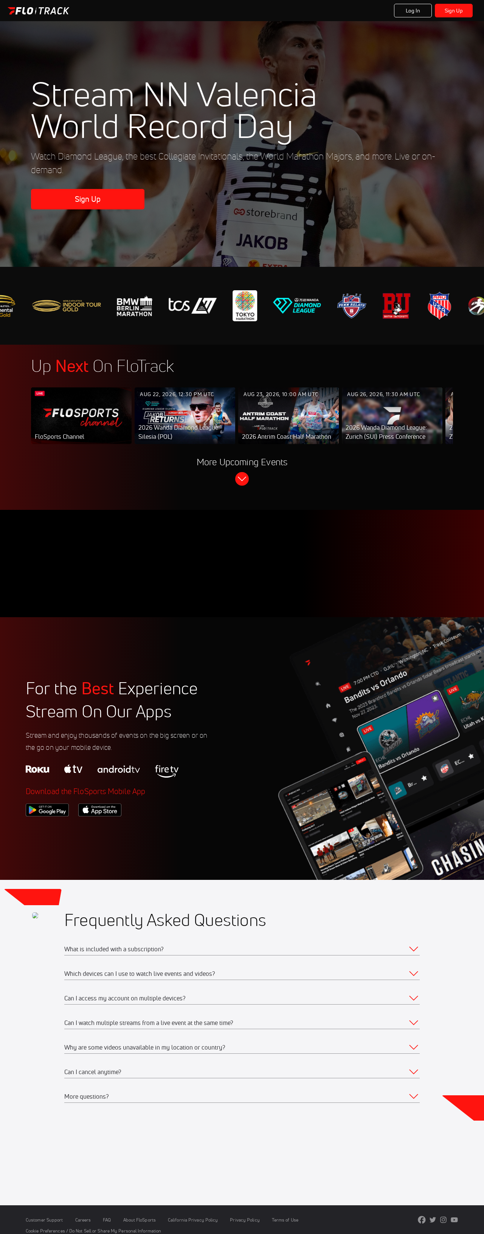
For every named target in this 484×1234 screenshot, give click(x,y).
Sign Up (454, 10)
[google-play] (47, 829)
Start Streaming (81, 423)
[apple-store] (99, 829)
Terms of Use (285, 1220)
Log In (413, 10)
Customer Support (44, 1220)
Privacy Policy (244, 1220)
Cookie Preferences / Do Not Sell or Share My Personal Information (93, 1231)
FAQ (107, 1220)
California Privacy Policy (193, 1220)
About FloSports (139, 1220)
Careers (83, 1220)
